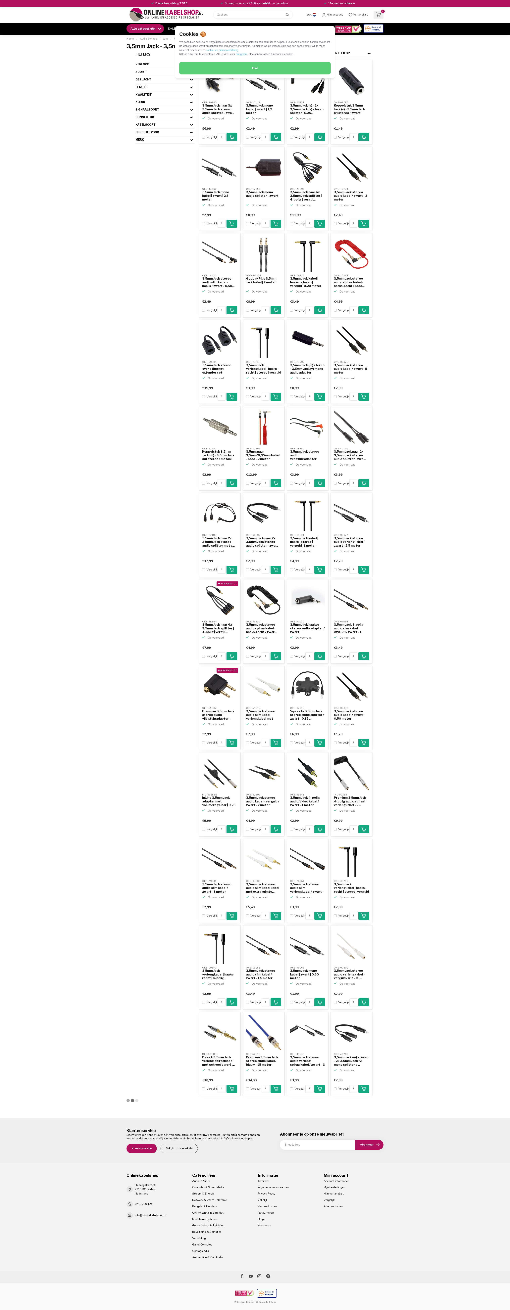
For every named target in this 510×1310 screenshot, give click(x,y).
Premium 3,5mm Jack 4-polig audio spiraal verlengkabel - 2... (350, 801)
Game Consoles (202, 1244)
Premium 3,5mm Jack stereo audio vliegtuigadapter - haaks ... (218, 715)
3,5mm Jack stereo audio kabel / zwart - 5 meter (350, 368)
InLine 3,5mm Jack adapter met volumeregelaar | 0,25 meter (218, 801)
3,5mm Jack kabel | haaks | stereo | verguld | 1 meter (304, 541)
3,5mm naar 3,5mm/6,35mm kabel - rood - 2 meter (263, 455)
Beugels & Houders (204, 1206)
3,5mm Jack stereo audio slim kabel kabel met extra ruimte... (262, 887)
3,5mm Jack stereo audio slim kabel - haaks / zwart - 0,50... (218, 282)
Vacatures (264, 1225)
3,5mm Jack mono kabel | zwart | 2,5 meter (215, 195)
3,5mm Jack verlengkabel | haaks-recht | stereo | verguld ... (263, 369)
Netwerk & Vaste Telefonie (209, 1200)
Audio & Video (148, 39)
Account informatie (336, 1181)
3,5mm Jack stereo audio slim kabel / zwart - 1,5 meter (260, 974)
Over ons (264, 1181)
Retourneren (266, 1213)
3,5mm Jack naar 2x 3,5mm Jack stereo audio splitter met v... (218, 541)
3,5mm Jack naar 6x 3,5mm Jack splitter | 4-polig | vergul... (306, 195)
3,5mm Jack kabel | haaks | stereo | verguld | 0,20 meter (305, 282)
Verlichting (199, 1238)
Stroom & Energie (203, 1194)
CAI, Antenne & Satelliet (207, 1213)
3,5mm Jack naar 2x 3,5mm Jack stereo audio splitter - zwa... (350, 455)
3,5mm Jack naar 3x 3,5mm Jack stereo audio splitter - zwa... (218, 109)
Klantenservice (142, 1148)
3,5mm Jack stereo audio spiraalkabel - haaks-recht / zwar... (261, 628)
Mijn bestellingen (334, 1187)
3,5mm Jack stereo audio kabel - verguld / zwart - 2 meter (262, 801)
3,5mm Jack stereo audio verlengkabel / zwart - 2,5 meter (349, 541)
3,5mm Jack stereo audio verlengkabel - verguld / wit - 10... (349, 974)
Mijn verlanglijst (333, 1194)
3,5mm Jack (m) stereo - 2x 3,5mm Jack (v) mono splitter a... (351, 1061)
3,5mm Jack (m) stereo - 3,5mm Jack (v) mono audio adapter (307, 368)
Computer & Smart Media (208, 1187)
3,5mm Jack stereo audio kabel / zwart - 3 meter (350, 195)
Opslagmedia (200, 1251)
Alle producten (333, 1206)
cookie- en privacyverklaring (222, 49)
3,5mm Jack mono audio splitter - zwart (262, 194)
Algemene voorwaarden (273, 1187)
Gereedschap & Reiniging (208, 1225)
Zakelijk (263, 1200)
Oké (255, 68)
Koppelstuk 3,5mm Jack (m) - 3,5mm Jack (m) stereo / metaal (218, 455)
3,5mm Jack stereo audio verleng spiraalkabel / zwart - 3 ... (307, 1061)
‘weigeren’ (241, 54)
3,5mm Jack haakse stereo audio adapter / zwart (307, 628)
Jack (165, 39)
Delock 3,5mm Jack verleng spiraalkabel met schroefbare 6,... (218, 1061)
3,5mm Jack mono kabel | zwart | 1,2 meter (259, 109)
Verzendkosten (267, 1206)
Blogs (261, 1219)
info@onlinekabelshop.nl (237, 1138)
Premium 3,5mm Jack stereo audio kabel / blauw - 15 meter (262, 1061)
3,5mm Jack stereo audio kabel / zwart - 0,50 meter (349, 714)
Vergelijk (212, 137)
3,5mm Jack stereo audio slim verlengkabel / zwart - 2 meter (307, 888)
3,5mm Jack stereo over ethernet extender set (216, 368)
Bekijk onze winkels (179, 1148)
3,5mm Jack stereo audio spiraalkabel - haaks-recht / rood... (349, 282)
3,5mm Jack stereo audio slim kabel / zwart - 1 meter (216, 887)
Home (130, 39)
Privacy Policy (266, 1194)
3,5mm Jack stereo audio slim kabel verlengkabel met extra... (260, 715)
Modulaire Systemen (205, 1219)
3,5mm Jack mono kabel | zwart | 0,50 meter (304, 974)
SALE (172, 28)
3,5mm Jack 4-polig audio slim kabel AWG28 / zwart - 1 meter (349, 628)
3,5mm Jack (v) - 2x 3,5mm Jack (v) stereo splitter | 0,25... (307, 109)
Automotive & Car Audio (207, 1257)
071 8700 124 (143, 1204)
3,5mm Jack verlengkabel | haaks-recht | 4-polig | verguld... (218, 974)
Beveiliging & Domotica (207, 1232)
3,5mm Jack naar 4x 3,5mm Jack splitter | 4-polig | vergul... (218, 628)
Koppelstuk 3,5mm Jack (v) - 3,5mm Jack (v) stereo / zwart (349, 109)
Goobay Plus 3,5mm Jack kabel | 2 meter (261, 280)
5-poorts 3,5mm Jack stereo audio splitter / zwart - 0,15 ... (307, 714)
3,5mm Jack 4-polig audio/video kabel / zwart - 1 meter (305, 801)
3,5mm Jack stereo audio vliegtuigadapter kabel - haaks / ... (304, 455)
